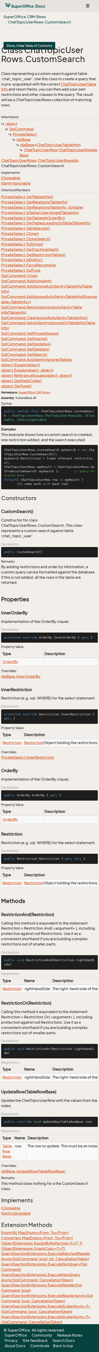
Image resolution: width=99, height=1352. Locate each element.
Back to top (63, 1345)
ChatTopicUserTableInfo (58, 145)
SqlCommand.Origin (19, 275)
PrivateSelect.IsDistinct (22, 260)
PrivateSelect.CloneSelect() (25, 239)
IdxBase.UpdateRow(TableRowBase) (33, 1171)
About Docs (15, 1345)
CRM (39, 392)
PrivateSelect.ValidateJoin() (25, 228)
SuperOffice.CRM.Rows (24, 16)
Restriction (12, 742)
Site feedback (35, 1340)
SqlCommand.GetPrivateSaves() (30, 333)
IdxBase (24, 139)
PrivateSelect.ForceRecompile (28, 265)
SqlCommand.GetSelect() (24, 354)
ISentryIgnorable (16, 183)
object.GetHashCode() (21, 380)
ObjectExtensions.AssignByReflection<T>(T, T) (41, 1243)
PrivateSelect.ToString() (22, 244)
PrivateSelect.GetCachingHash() (30, 249)
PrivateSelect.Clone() (20, 233)
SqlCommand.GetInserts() (24, 338)
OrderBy (10, 661)
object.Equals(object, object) (27, 370)
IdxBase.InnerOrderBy (21, 676)
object (11, 123)
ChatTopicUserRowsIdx (58, 160)
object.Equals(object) (20, 365)
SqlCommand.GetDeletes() (25, 349)
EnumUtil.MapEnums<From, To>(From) (35, 1232)
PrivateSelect (25, 134)
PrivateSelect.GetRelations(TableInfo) (34, 202)
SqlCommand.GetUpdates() (26, 344)
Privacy (11, 1340)
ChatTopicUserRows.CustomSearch (39, 22)
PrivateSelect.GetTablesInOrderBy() (33, 218)
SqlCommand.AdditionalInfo (26, 281)
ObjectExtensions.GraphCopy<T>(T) (33, 1248)
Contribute (39, 1345)
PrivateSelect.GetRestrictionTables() (33, 254)
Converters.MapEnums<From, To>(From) (37, 1238)
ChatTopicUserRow (40, 150)
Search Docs (63, 1340)
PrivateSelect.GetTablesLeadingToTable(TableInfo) (45, 223)
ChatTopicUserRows (19, 160)
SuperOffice (26, 392)
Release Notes (69, 1335)
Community (42, 1335)
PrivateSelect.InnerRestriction (27, 757)
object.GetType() (16, 386)
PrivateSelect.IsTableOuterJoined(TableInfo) (40, 212)
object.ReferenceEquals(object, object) (36, 375)
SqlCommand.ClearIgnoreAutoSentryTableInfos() (44, 317)
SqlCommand (21, 129)
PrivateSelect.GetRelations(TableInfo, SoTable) (42, 207)
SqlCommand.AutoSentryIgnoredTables (36, 359)
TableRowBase (7, 1151)
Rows (46, 392)
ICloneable (10, 178)
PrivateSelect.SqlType (21, 270)
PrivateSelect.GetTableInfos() (27, 197)
